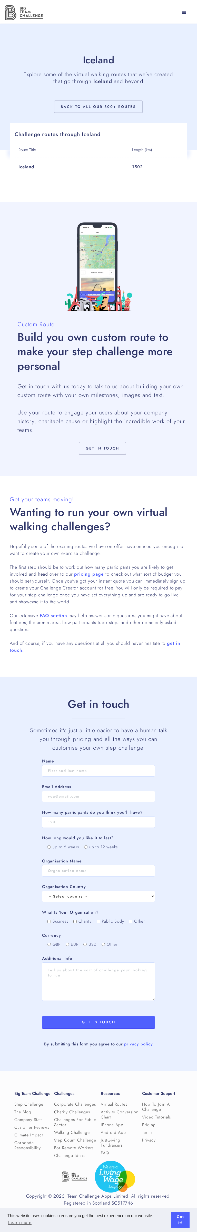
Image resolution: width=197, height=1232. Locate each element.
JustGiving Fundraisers (112, 1143)
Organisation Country (64, 886)
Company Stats (28, 1119)
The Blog (22, 1112)
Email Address (56, 786)
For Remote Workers (74, 1147)
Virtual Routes (114, 1104)
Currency (51, 935)
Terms (147, 1132)
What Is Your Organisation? (70, 912)
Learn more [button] (20, 1222)
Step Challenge (28, 1104)
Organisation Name (62, 861)
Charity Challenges (72, 1112)
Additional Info (57, 958)
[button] (184, 12)
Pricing (149, 1124)
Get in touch (102, 448)
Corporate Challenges (75, 1104)
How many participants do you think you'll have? (92, 812)
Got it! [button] (180, 1220)
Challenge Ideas (69, 1155)
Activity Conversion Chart (120, 1114)
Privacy (149, 1140)
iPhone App (112, 1124)
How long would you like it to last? (78, 838)
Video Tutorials (156, 1117)
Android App (113, 1132)
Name (48, 761)
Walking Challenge (72, 1132)
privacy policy (138, 1044)
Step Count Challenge (75, 1140)
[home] (24, 12)
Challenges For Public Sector (75, 1122)
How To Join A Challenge (156, 1107)
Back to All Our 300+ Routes (98, 106)
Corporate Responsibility (27, 1145)
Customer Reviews (31, 1127)
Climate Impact (28, 1135)
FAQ (105, 1153)
